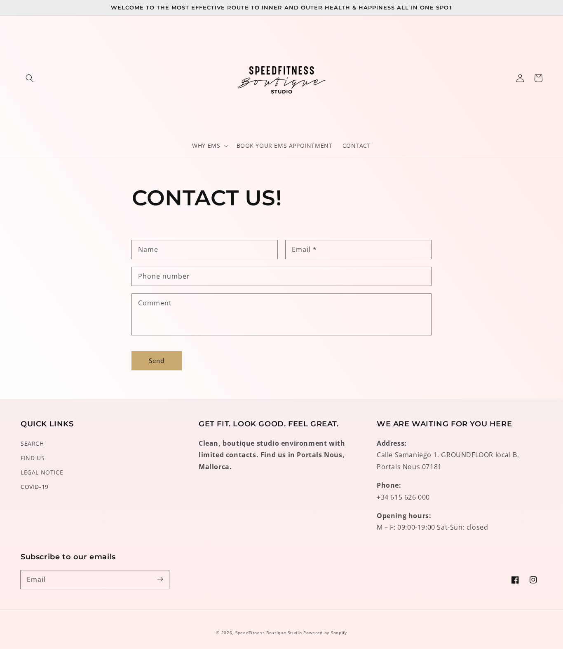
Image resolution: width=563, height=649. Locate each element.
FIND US (33, 458)
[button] (30, 78)
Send (156, 360)
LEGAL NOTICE (42, 472)
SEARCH (32, 443)
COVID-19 (35, 487)
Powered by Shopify (325, 632)
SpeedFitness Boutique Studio (268, 632)
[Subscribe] (160, 579)
